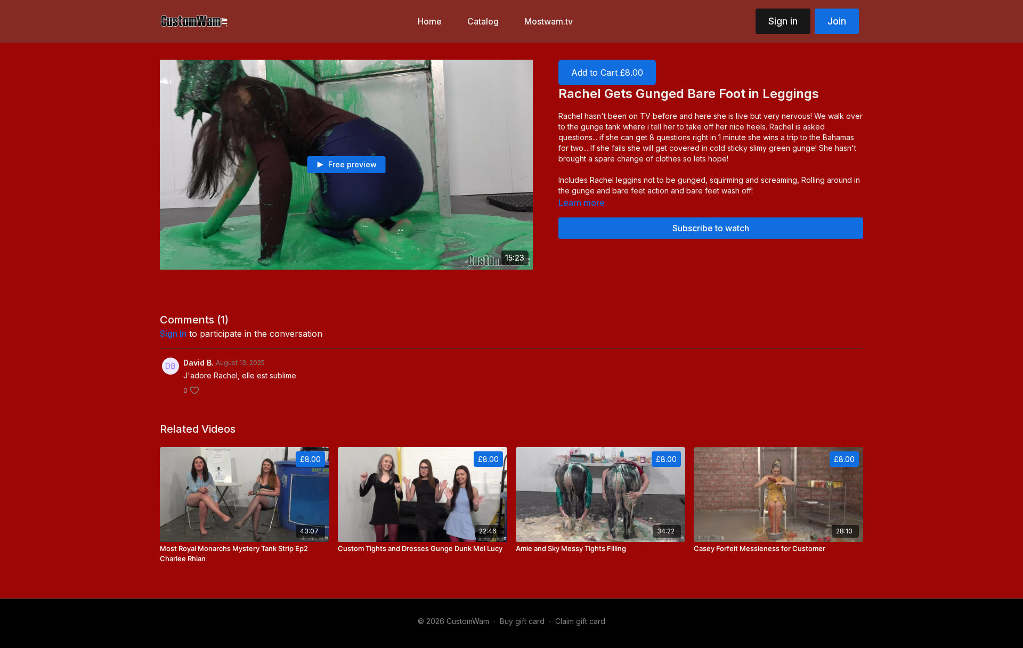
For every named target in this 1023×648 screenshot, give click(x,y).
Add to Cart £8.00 (607, 72)
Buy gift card (522, 621)
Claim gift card (580, 621)
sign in (173, 333)
